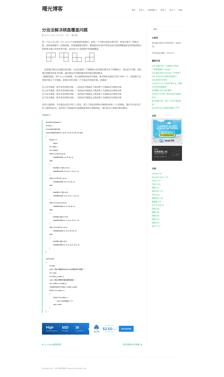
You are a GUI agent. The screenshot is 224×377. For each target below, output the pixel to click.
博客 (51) (155, 187)
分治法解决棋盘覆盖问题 (65, 30)
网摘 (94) (155, 215)
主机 (140, 10)
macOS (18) (157, 173)
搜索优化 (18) (157, 198)
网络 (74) (155, 219)
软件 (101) (156, 226)
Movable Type (81, 368)
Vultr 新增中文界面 (159, 79)
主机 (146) (156, 184)
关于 (171, 10)
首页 (133, 10)
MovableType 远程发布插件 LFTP (165, 107)
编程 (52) (155, 212)
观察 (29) (155, 222)
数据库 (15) (156, 201)
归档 (180, 10)
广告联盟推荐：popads (161, 69)
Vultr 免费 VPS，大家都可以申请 (165, 65)
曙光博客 (62, 368)
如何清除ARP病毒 (131, 344)
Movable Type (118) (160, 177)
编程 (76, 35)
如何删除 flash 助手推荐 (161, 90)
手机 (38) (155, 194)
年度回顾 (151, 10)
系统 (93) (155, 208)
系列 (162, 10)
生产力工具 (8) (158, 205)
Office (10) (156, 180)
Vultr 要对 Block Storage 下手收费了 (166, 72)
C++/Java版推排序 (52, 344)
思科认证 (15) (157, 191)
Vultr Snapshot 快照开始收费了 (164, 76)
